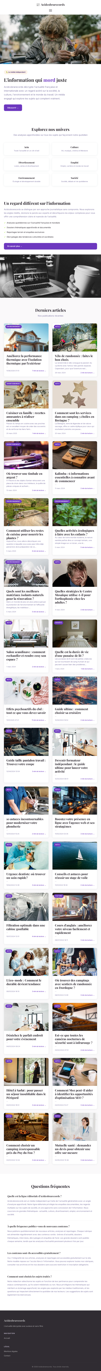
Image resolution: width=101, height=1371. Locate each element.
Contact (7, 1356)
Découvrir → (13, 108)
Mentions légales (10, 1351)
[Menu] (50, 10)
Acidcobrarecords (50, 4)
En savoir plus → (14, 246)
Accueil (7, 1338)
